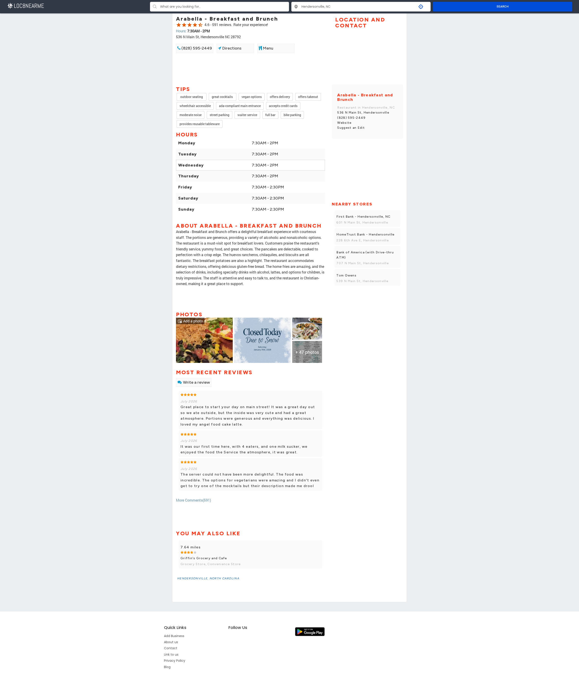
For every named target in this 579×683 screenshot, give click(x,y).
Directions (231, 48)
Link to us (171, 654)
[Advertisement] (250, 69)
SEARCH (502, 6)
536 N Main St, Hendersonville (363, 112)
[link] (204, 339)
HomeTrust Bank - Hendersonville (365, 234)
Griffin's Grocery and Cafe (203, 558)
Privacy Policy (174, 660)
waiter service (247, 115)
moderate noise (191, 115)
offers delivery (280, 97)
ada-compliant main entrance (240, 106)
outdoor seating (192, 97)
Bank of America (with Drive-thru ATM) (365, 254)
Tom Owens (346, 275)
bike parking (292, 115)
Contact (170, 648)
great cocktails (222, 97)
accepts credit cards (283, 106)
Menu (267, 48)
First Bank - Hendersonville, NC (363, 217)
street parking (219, 115)
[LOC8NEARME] (25, 5)
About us (171, 642)
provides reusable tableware (200, 124)
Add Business (174, 636)
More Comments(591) (193, 500)
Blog (167, 667)
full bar (270, 115)
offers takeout (308, 97)
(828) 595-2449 (196, 48)
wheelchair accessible (195, 106)
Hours (180, 31)
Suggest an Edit (351, 128)
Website (344, 123)
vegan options (252, 97)
